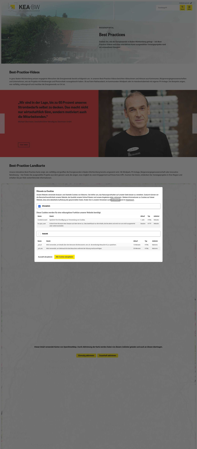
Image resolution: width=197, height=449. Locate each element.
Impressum (130, 200)
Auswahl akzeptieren (45, 257)
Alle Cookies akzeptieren (64, 257)
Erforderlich (46, 206)
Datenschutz (115, 200)
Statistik (45, 234)
